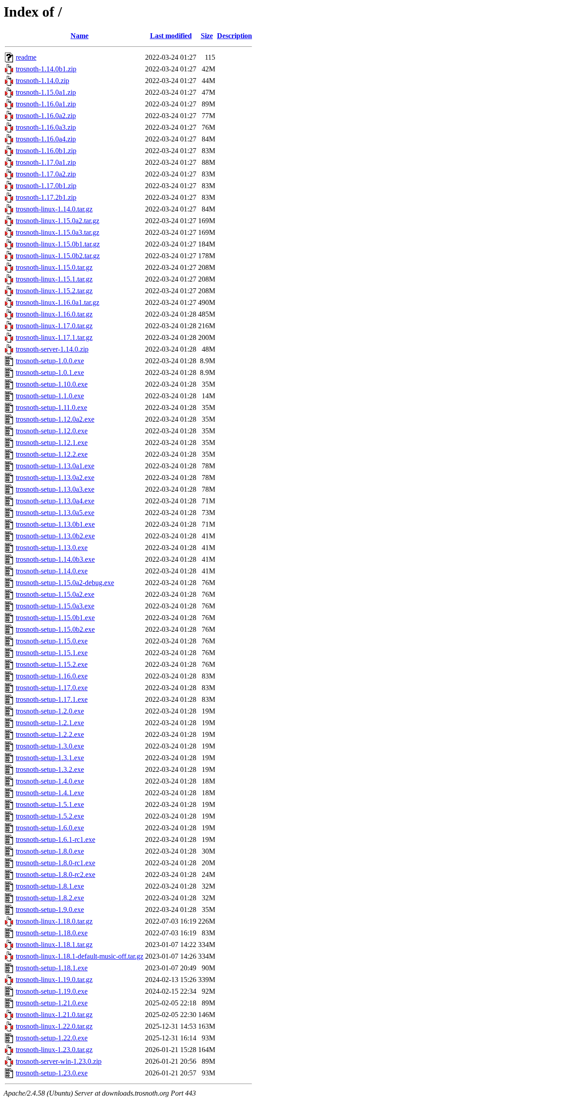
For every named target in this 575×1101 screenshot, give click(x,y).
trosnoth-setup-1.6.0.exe (50, 828)
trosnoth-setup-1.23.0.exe (52, 1073)
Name (79, 36)
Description (234, 36)
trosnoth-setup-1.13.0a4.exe (55, 501)
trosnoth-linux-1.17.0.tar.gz (54, 326)
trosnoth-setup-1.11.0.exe (51, 407)
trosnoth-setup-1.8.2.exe (50, 898)
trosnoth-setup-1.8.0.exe (50, 851)
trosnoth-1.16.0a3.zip (46, 127)
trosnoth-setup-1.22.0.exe (52, 1038)
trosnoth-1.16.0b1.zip (46, 150)
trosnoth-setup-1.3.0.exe (50, 746)
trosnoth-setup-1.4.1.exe (50, 793)
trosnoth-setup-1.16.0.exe (52, 676)
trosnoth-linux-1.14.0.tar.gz (54, 209)
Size (207, 36)
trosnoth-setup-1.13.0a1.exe (55, 466)
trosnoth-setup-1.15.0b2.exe (55, 629)
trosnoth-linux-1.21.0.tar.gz (54, 1014)
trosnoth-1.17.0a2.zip (46, 174)
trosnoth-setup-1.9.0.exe (50, 909)
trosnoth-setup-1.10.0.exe (52, 384)
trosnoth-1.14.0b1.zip (46, 69)
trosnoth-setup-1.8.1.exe (50, 886)
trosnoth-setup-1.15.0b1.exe (55, 617)
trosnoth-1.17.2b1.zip (46, 197)
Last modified (171, 36)
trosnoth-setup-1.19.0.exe (52, 991)
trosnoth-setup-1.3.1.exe (50, 758)
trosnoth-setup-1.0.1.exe (50, 372)
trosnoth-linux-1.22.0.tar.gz (54, 1026)
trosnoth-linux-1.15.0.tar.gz (54, 267)
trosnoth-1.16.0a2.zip (46, 115)
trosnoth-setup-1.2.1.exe (50, 723)
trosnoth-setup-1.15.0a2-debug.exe (65, 582)
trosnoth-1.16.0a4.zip (46, 139)
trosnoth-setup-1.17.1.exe (52, 699)
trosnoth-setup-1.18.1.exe (52, 968)
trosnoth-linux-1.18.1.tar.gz (54, 944)
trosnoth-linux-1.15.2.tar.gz (54, 291)
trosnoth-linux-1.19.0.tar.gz (54, 979)
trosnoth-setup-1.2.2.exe (50, 734)
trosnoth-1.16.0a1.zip (46, 104)
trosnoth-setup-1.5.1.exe (50, 804)
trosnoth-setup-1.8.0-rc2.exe (55, 874)
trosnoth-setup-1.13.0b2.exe (55, 536)
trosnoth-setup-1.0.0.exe (50, 361)
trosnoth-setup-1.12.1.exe (52, 442)
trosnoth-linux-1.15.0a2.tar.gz (57, 221)
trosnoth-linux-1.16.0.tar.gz (54, 314)
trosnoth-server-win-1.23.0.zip (59, 1061)
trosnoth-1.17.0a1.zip (46, 162)
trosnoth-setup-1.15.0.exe (52, 641)
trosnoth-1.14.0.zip (42, 80)
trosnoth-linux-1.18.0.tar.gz (54, 921)
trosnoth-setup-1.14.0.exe (52, 571)
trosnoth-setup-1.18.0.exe (52, 933)
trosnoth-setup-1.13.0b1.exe (55, 524)
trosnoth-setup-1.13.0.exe (52, 547)
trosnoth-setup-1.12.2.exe (52, 454)
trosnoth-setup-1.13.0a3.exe (55, 489)
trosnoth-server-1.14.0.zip (52, 349)
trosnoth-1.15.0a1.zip (46, 92)
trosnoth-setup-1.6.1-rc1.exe (55, 839)
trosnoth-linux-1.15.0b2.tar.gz (58, 256)
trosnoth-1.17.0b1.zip (46, 185)
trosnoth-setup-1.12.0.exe (52, 431)
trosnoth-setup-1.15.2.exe (52, 664)
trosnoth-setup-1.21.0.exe (52, 1003)
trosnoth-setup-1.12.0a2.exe (55, 419)
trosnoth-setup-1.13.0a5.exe (55, 512)
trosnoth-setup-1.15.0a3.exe (55, 606)
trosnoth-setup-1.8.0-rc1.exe (55, 863)
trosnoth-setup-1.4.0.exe (50, 781)
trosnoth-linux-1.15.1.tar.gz (54, 279)
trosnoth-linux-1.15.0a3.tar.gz (57, 232)
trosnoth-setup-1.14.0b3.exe (55, 559)
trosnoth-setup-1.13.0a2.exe (55, 477)
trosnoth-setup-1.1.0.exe (50, 396)
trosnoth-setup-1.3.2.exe (50, 769)
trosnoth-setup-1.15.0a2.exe (55, 594)
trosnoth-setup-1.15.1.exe (52, 652)
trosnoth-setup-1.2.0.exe (50, 711)
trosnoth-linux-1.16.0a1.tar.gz (57, 302)
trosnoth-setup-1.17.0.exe (52, 687)
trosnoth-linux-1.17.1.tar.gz (54, 337)
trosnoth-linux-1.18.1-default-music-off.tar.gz (79, 956)
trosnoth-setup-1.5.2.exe (50, 816)
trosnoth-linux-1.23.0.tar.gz (54, 1049)
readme (26, 57)
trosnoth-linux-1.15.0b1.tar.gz (58, 244)
